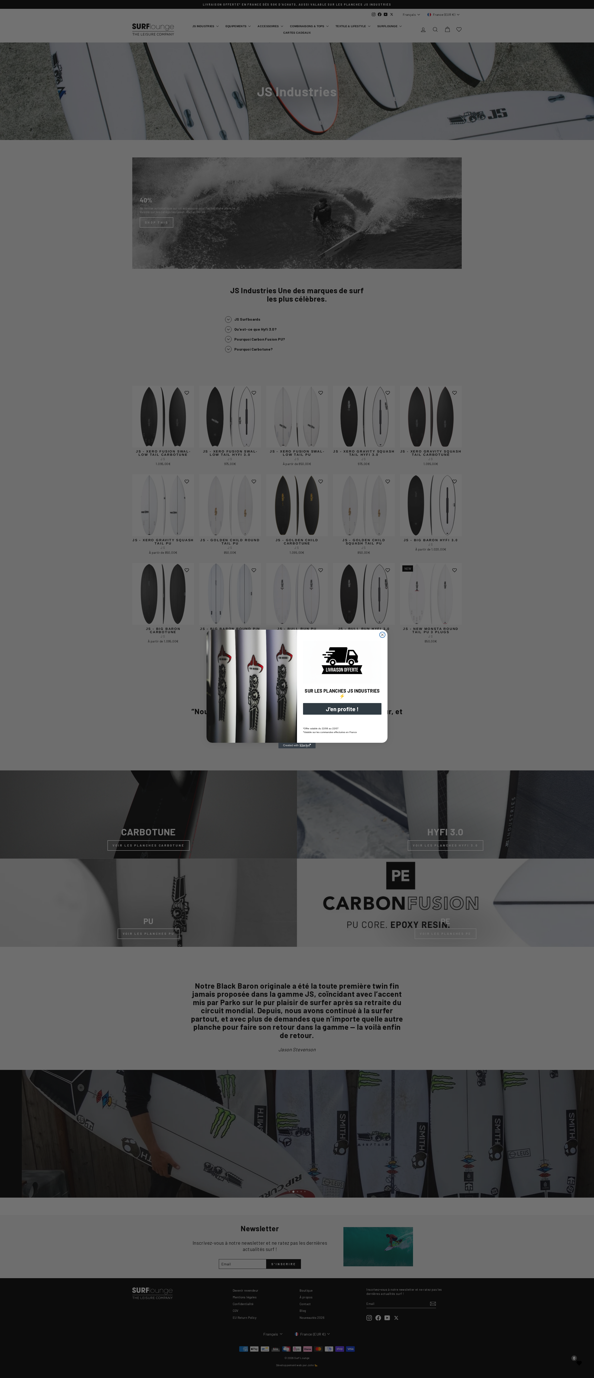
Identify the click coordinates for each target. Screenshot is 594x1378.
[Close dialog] (382, 635)
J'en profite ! (342, 708)
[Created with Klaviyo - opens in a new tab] (297, 745)
